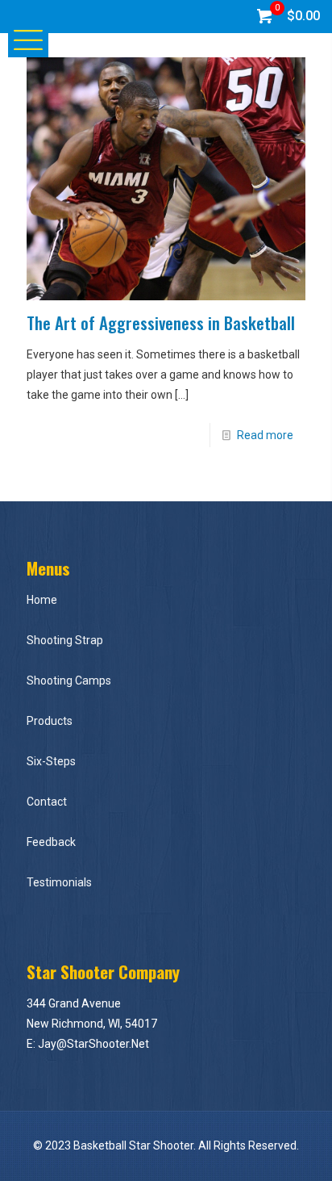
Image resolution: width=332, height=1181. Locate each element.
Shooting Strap (65, 640)
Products (50, 720)
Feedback (51, 841)
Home (42, 599)
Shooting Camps (69, 680)
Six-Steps (51, 761)
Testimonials (59, 882)
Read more (265, 435)
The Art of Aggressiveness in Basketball (161, 322)
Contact (47, 801)
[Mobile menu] (21, 38)
